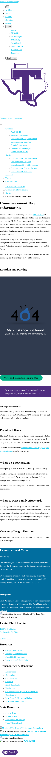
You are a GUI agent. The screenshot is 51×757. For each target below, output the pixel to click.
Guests (7, 193)
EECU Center (38, 214)
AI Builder (15, 33)
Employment (10, 688)
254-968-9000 (5, 639)
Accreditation (10, 672)
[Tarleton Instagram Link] (32, 741)
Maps (7, 13)
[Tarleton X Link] (27, 741)
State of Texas (10, 713)
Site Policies (32, 731)
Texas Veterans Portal (13, 723)
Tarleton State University (9, 2)
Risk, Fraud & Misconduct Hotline (18, 698)
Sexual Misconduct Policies (16, 701)
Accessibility (42, 731)
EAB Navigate (16, 36)
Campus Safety (11, 678)
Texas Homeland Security (15, 719)
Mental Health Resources (14, 657)
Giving (8, 23)
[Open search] (7, 6)
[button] (21, 378)
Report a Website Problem (18, 735)
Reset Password (17, 46)
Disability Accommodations (16, 654)
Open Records (10, 695)
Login (9, 27)
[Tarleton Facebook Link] (25, 741)
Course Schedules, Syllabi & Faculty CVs (21, 692)
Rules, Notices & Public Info (16, 660)
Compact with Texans (13, 650)
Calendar (8, 17)
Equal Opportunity (12, 685)
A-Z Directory (11, 10)
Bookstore (9, 20)
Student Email (16, 49)
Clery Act (9, 682)
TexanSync (15, 53)
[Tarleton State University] (25, 107)
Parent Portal (16, 43)
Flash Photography (35, 607)
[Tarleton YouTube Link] (30, 741)
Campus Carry (10, 675)
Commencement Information (11, 118)
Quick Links (11, 58)
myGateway (15, 40)
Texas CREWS (11, 716)
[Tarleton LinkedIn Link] (34, 741)
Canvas (13, 30)
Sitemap (3, 735)
